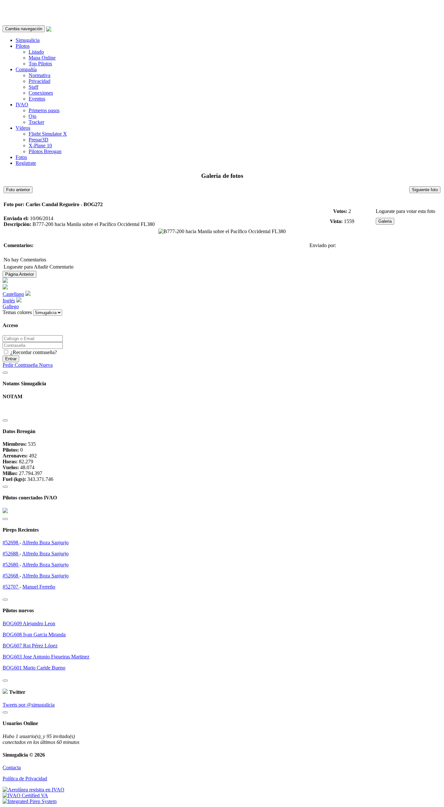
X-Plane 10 (40, 145)
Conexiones (41, 93)
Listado (36, 52)
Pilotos (23, 46)
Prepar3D (38, 139)
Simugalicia (28, 40)
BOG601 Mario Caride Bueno (34, 667)
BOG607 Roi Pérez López (30, 645)
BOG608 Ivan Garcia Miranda (34, 634)
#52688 (11, 553)
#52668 (11, 575)
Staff (33, 87)
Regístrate (26, 163)
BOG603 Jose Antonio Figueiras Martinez (46, 656)
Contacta (12, 767)
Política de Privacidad (25, 778)
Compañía (26, 69)
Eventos (37, 98)
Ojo (32, 116)
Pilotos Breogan (45, 151)
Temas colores (17, 312)
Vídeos (23, 128)
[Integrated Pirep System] (30, 801)
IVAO (22, 104)
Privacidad (39, 81)
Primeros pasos (44, 110)
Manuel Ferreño (38, 586)
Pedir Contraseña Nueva (28, 365)
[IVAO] (25, 795)
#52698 (11, 542)
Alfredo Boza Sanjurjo (45, 542)
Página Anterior (19, 274)
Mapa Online (42, 57)
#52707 (11, 586)
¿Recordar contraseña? (33, 352)
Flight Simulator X (48, 134)
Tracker (36, 122)
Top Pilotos (40, 63)
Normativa (39, 75)
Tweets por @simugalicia (29, 705)
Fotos (21, 157)
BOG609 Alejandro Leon (29, 623)
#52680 (11, 564)
